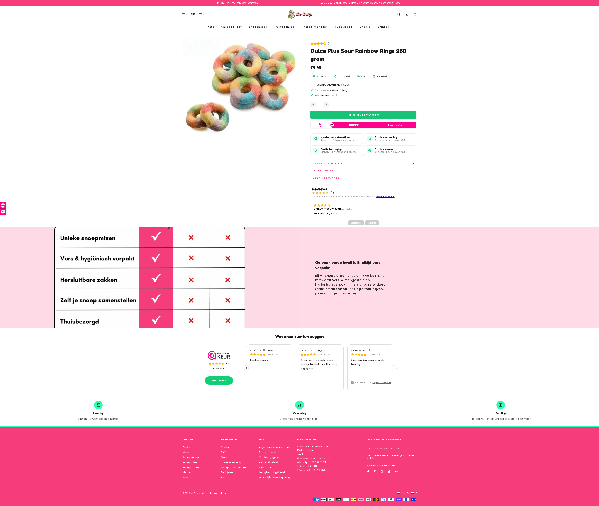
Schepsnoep (191, 457)
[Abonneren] (414, 448)
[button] (193, 14)
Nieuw (186, 452)
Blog (223, 477)
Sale (185, 477)
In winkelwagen (363, 114)
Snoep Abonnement (234, 467)
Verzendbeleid (268, 462)
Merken (187, 472)
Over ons (227, 457)
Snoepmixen (191, 462)
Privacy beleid (268, 452)
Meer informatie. (385, 196)
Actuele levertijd (231, 462)
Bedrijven (227, 472)
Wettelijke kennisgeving (274, 477)
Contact (226, 447)
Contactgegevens (271, 457)
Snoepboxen (191, 467)
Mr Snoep (195, 493)
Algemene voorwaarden (275, 447)
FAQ (223, 452)
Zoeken (187, 447)
